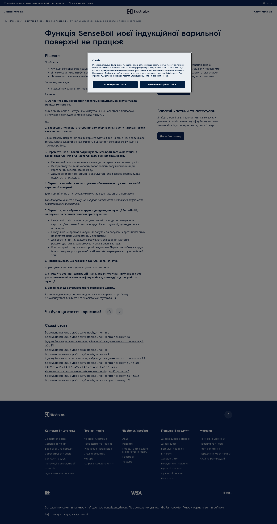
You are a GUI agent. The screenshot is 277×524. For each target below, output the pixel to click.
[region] (140, 72)
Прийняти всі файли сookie (162, 84)
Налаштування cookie (115, 84)
